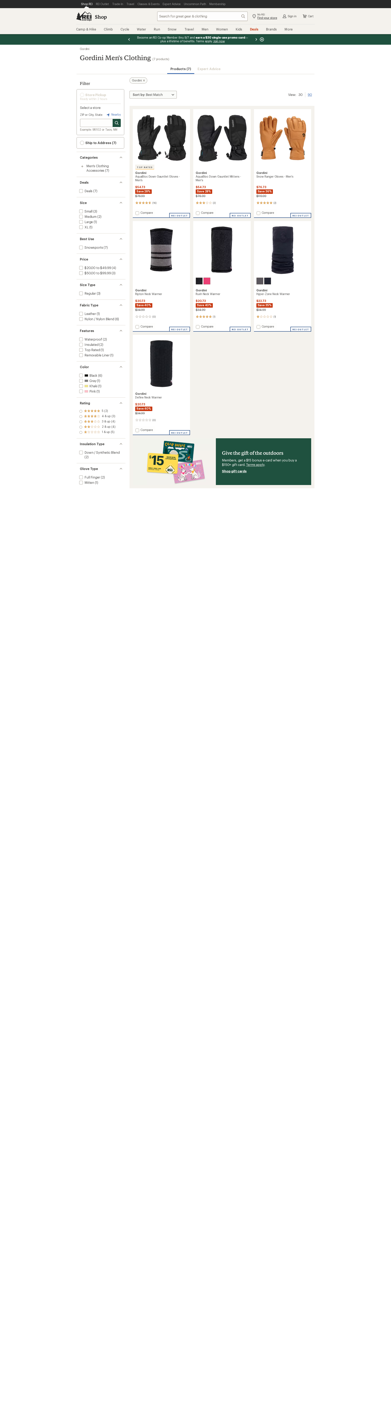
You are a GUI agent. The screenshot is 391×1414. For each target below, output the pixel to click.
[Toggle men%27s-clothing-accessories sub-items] (82, 166)
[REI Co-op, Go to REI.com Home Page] (84, 16)
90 (310, 94)
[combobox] (202, 16)
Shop (101, 17)
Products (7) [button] (180, 69)
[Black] (199, 281)
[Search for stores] (117, 123)
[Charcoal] (259, 281)
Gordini (84, 49)
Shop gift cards (234, 471)
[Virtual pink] (206, 281)
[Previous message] (129, 39)
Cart (311, 16)
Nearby (116, 114)
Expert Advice (209, 69)
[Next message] (256, 39)
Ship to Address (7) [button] (100, 143)
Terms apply (255, 465)
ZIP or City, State (91, 114)
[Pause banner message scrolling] (261, 39)
